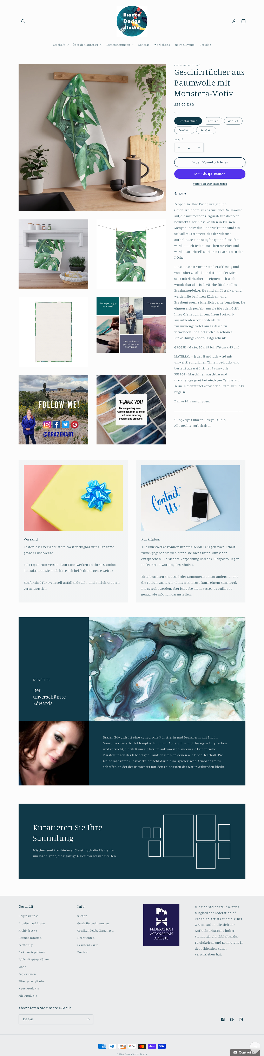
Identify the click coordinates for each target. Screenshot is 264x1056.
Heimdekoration (30, 937)
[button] (23, 21)
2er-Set (213, 120)
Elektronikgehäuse (32, 952)
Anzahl (178, 139)
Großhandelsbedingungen (95, 930)
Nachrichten (86, 937)
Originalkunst (28, 916)
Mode (22, 966)
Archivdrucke (28, 930)
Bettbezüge (26, 945)
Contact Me (247, 1052)
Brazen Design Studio (136, 1054)
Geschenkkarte (87, 945)
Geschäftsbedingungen (93, 923)
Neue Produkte (29, 988)
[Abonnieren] (88, 1019)
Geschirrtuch (188, 120)
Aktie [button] (182, 193)
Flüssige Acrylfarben (33, 981)
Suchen (82, 916)
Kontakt (82, 952)
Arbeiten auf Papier (32, 923)
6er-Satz (184, 130)
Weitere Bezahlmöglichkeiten (210, 183)
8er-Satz (206, 130)
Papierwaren (27, 974)
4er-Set (233, 120)
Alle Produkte (28, 995)
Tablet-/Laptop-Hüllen (34, 959)
